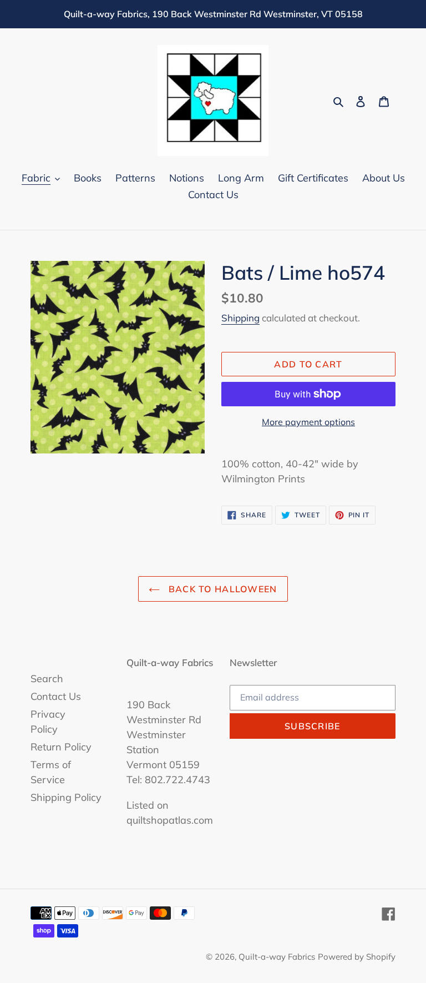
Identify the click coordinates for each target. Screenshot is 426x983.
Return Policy (61, 746)
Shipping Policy (66, 797)
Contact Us (56, 696)
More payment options (308, 421)
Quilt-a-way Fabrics (277, 956)
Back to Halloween (221, 588)
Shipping (240, 318)
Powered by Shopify (356, 956)
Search (47, 678)
